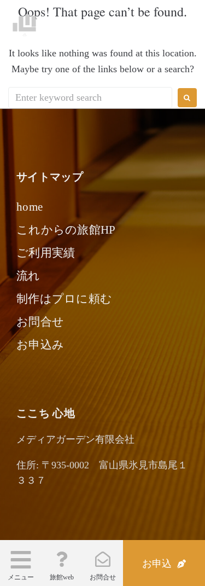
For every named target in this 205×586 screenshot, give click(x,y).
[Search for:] (90, 97)
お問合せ (103, 577)
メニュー (21, 577)
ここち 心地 (72, 22)
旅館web (62, 577)
